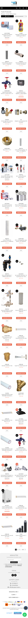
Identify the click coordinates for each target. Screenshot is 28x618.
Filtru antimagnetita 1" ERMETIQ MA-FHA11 (7, 276)
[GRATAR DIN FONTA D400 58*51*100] (21, 413)
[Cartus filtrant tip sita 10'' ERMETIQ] (21, 298)
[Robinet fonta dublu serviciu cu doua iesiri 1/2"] (7, 83)
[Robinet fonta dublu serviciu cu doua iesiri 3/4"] (21, 440)
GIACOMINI (7, 203)
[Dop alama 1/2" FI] (7, 141)
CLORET (21, 33)
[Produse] (2, 8)
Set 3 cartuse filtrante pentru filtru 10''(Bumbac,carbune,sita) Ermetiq (21, 176)
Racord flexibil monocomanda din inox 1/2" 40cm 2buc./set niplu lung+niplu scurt (21, 337)
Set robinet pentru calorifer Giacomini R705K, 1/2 (21, 476)
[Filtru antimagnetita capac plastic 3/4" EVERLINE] (21, 228)
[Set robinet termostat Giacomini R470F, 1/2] (7, 196)
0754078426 (15, 585)
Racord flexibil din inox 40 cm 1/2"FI (7, 536)
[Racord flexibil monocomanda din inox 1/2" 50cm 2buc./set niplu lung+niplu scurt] (21, 496)
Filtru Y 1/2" (21, 394)
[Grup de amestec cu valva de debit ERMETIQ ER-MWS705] (7, 298)
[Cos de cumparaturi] (23, 8)
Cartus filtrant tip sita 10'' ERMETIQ (21, 311)
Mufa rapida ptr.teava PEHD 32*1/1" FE (7, 337)
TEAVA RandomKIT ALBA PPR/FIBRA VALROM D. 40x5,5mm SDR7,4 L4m (7, 449)
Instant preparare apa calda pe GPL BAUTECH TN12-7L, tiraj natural (7, 507)
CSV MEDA (21, 418)
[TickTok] (15, 575)
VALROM (7, 393)
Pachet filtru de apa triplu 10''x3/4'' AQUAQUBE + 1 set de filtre (7, 176)
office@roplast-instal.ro (14, 587)
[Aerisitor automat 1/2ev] (7, 357)
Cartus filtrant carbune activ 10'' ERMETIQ (7, 63)
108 (23, 549)
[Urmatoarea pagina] (25, 549)
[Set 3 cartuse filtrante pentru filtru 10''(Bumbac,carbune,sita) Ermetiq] (21, 168)
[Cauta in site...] (26, 8)
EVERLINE (21, 335)
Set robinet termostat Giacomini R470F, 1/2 (7, 205)
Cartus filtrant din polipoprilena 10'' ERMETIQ (7, 240)
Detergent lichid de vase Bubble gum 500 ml (21, 35)
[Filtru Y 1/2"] (21, 385)
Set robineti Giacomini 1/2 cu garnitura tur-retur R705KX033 (21, 276)
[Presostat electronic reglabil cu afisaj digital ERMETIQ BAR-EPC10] (21, 83)
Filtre (8, 16)
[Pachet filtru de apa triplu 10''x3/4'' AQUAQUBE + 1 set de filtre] (7, 168)
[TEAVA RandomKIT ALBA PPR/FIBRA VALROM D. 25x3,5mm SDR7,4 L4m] (7, 385)
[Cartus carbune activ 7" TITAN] (21, 526)
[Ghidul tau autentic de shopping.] (9, 613)
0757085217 (15, 583)
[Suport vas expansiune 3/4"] (21, 357)
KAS (21, 119)
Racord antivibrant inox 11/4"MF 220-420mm (21, 63)
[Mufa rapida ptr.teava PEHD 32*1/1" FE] (7, 329)
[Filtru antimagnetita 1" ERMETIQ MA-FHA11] (7, 263)
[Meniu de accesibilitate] (26, 608)
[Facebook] (13, 575)
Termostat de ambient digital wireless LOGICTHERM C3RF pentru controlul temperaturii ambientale (7, 35)
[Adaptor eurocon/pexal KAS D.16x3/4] (21, 112)
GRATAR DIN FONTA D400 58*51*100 (21, 420)
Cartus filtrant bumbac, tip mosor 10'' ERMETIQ (21, 150)
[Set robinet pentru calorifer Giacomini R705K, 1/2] (21, 468)
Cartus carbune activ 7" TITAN (21, 536)
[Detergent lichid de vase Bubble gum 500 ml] (21, 25)
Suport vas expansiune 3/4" (21, 365)
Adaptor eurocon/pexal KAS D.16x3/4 (21, 121)
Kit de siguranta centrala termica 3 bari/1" (7, 121)
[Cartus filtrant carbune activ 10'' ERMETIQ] (7, 54)
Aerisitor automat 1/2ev (7, 365)
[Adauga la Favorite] (7, 45)
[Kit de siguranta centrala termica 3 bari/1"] (7, 112)
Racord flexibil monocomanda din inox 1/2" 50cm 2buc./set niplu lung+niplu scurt (21, 507)
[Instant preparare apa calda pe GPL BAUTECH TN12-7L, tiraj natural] (7, 496)
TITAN (21, 534)
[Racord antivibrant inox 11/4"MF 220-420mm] (21, 54)
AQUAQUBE (7, 174)
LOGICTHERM (7, 33)
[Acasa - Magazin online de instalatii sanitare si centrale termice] (14, 3)
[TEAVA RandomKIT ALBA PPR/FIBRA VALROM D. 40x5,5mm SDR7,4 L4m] (7, 440)
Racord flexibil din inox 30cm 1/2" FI (7, 420)
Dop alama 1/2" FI (7, 149)
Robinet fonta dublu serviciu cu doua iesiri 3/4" (21, 449)
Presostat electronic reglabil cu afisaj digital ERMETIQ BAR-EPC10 (21, 93)
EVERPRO (21, 61)
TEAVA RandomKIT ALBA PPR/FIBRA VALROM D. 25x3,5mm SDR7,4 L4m (7, 395)
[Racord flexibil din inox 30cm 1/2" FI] (7, 413)
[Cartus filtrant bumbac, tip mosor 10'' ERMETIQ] (21, 141)
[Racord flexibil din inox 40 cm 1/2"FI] (7, 526)
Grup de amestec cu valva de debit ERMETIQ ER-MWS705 (7, 311)
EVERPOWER (7, 90)
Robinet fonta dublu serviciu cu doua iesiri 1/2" (7, 93)
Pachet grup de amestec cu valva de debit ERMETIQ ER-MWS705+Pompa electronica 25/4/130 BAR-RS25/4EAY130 (7, 476)
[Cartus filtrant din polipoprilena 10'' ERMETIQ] (7, 228)
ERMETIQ (7, 61)
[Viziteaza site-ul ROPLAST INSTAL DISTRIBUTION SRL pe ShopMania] (17, 613)
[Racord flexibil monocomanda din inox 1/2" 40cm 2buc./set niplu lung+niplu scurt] (21, 329)
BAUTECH (7, 505)
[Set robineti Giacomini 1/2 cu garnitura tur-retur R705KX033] (21, 263)
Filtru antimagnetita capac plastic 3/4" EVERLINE (21, 240)
